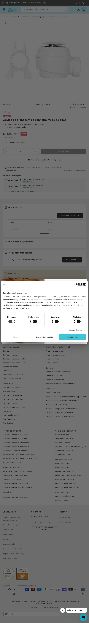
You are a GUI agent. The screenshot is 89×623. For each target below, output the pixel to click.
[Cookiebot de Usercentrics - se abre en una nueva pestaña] (76, 284)
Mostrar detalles (75, 330)
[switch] (33, 321)
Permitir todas (72, 337)
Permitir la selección (44, 337)
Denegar (16, 337)
